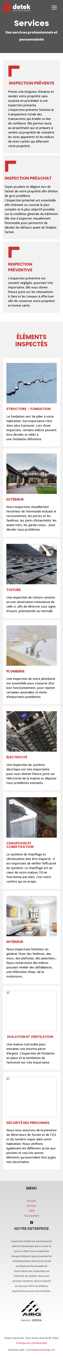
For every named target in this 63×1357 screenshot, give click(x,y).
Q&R (31, 1210)
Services (31, 1205)
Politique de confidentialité (31, 1342)
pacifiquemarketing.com (41, 1349)
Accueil (31, 1200)
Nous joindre (31, 1215)
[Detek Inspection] (17, 7)
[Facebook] (31, 1222)
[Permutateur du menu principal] (54, 7)
